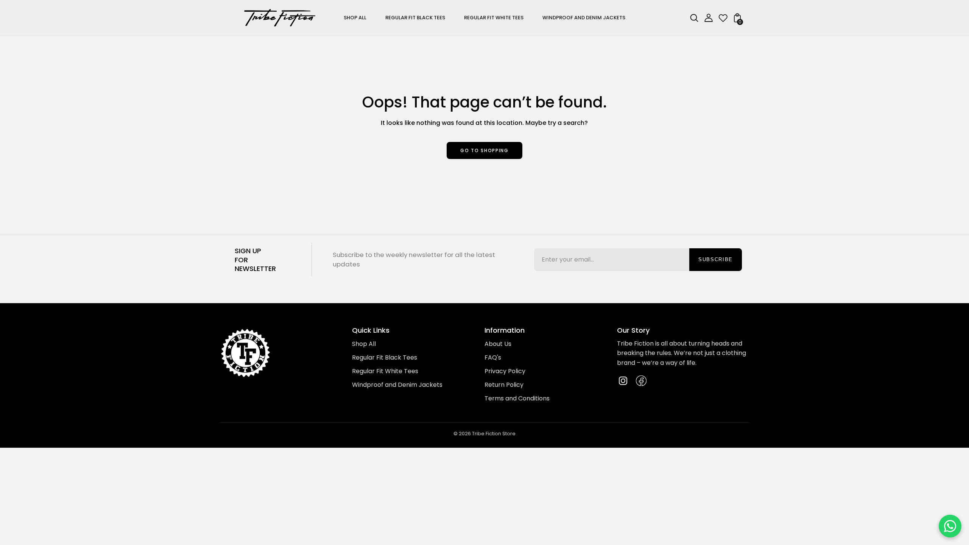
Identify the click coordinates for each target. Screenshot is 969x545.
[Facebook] (641, 381)
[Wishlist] (723, 20)
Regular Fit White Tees (385, 371)
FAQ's (492, 357)
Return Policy (503, 384)
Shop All (364, 343)
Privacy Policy (504, 371)
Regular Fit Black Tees (384, 357)
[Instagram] (623, 381)
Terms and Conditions (517, 398)
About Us (497, 343)
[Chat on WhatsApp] (950, 526)
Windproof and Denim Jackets (397, 384)
